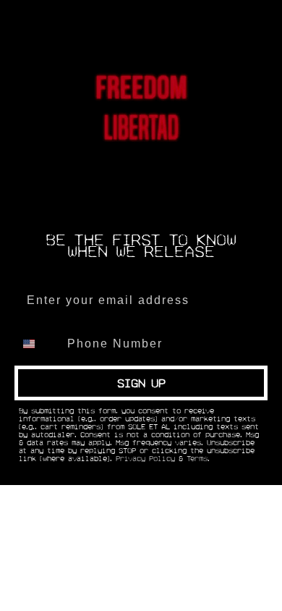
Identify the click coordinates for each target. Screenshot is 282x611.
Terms (197, 459)
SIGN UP (141, 383)
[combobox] (37, 344)
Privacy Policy (145, 459)
